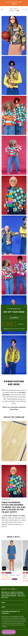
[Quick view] (4, 568)
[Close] (25, 306)
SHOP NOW (9, 324)
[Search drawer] (23, 9)
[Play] (14, 441)
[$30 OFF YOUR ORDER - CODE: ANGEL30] (14, 3)
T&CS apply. (7, 328)
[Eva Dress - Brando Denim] (12, 555)
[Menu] (2, 9)
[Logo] (14, 9)
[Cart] (25, 9)
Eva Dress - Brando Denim (11, 575)
